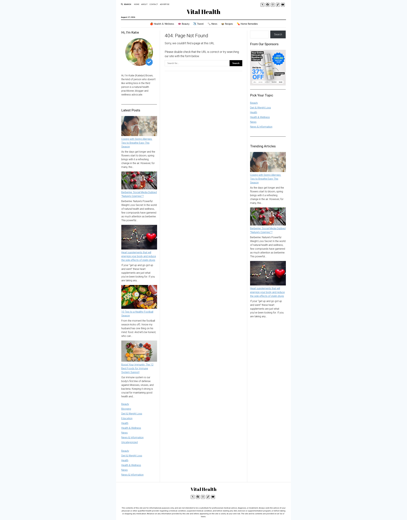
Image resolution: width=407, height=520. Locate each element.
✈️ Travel (198, 23)
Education (126, 418)
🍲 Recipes (227, 23)
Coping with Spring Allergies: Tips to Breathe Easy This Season (136, 142)
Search (278, 34)
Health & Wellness (131, 427)
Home (136, 4)
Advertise (164, 4)
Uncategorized (129, 442)
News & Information (132, 437)
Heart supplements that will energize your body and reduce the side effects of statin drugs (138, 256)
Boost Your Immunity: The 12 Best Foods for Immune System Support (137, 368)
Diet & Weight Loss (131, 413)
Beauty (125, 404)
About (144, 4)
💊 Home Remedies (247, 23)
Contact (153, 4)
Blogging (126, 408)
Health (124, 423)
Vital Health (203, 12)
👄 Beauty (183, 23)
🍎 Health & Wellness (162, 23)
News (124, 432)
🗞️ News (212, 23)
